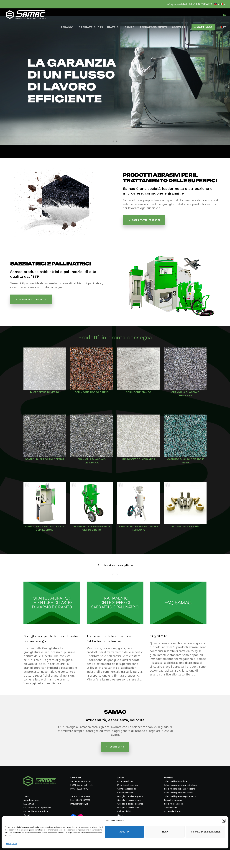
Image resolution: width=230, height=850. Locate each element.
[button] (223, 820)
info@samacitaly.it (177, 4)
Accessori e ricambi (172, 811)
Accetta (124, 832)
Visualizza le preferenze (205, 832)
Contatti (27, 815)
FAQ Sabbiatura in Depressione (37, 807)
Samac (26, 796)
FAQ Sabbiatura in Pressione (35, 811)
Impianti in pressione (173, 800)
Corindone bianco (125, 792)
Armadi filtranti (170, 807)
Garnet (120, 815)
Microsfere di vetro (125, 781)
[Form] (222, 14)
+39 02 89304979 (82, 796)
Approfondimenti (31, 800)
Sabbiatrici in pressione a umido (178, 792)
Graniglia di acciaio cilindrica (130, 804)
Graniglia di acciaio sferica (129, 800)
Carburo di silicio (124, 811)
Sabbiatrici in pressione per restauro (180, 796)
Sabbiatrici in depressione (175, 781)
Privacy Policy (11, 843)
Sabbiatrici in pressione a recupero (179, 789)
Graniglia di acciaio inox (128, 807)
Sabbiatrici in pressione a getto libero (180, 785)
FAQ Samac (28, 804)
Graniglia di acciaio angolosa (130, 796)
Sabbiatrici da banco (173, 804)
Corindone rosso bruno (127, 789)
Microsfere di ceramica (127, 785)
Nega (165, 832)
